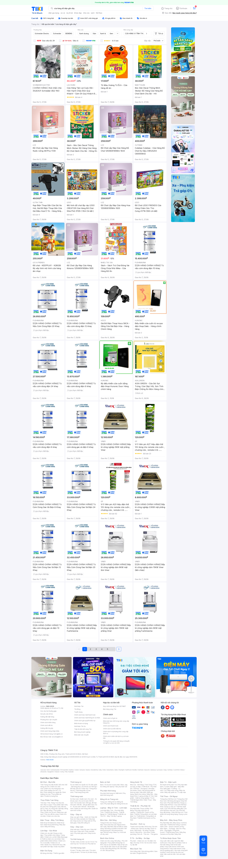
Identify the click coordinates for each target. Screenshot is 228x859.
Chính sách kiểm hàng (47, 722)
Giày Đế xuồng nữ (84, 823)
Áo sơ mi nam (83, 801)
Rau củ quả (48, 805)
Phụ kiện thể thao (173, 803)
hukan (57, 772)
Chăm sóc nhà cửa (53, 816)
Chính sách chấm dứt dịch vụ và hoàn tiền (116, 737)
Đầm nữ (78, 785)
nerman (140, 770)
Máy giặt (167, 788)
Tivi (165, 790)
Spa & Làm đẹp (145, 828)
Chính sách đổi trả (46, 725)
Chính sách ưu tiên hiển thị (112, 729)
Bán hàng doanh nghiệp (82, 732)
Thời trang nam (76, 796)
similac (170, 770)
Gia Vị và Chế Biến (110, 845)
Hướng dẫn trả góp (46, 728)
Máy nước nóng (173, 790)
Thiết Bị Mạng (112, 814)
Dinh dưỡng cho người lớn (53, 792)
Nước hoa (48, 845)
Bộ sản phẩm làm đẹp (52, 845)
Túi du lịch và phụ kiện (112, 785)
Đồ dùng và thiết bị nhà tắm (114, 828)
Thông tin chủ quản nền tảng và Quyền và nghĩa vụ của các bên (116, 742)
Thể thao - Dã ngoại (140, 788)
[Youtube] (167, 707)
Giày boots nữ (78, 821)
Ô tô (141, 843)
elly (100, 770)
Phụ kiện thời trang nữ (107, 793)
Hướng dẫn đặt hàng (47, 717)
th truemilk (64, 770)
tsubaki (71, 772)
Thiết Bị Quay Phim (172, 832)
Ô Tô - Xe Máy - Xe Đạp (140, 838)
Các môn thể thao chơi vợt (173, 809)
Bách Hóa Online (107, 838)
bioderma (94, 770)
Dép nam (81, 831)
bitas (182, 770)
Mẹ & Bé (143, 792)
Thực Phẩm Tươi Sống (49, 800)
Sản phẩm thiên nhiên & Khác (52, 840)
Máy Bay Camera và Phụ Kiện (173, 833)
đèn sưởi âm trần (170, 854)
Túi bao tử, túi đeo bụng (88, 852)
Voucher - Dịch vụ (137, 824)
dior (48, 770)
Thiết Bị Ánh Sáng (173, 825)
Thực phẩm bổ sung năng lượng (174, 813)
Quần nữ (85, 785)
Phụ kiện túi (92, 844)
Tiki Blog (77, 709)
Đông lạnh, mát (55, 806)
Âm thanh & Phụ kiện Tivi (168, 785)
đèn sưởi (170, 841)
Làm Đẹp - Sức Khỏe (48, 831)
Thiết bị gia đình (58, 853)
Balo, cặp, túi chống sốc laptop (114, 785)
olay (165, 770)
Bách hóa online (140, 794)
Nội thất (110, 826)
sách (93, 13)
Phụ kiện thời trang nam (113, 794)
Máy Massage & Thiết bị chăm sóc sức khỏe (53, 838)
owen (77, 770)
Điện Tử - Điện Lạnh (168, 782)
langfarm (51, 772)
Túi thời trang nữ (77, 839)
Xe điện (150, 841)
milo (104, 770)
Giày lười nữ (88, 821)
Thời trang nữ (75, 782)
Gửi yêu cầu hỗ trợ (46, 714)
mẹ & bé (69, 13)
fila (66, 772)
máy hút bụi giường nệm (172, 849)
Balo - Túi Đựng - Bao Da (172, 828)
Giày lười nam (74, 829)
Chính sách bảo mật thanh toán (84, 715)
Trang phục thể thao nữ (168, 799)
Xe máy (136, 843)
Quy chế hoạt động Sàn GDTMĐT (114, 706)
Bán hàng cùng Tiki (109, 709)
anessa (153, 770)
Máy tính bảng (50, 826)
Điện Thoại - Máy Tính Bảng (52, 820)
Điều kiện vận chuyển (81, 735)
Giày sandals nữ (82, 819)
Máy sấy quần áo (170, 792)
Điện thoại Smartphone (48, 823)
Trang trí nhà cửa (106, 823)
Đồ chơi (61, 785)
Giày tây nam (85, 829)
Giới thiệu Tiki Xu (80, 726)
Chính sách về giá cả (110, 718)
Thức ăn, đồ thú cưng (51, 814)
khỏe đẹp (78, 13)
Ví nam (72, 850)
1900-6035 (50, 706)
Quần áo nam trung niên (82, 808)
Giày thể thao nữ (177, 812)
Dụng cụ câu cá (170, 806)
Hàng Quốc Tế (136, 782)
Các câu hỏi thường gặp (48, 711)
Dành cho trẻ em (50, 812)
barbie (71, 770)
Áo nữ (72, 785)
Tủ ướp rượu (182, 792)
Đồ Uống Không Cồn (112, 848)
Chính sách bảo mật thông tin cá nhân (87, 718)
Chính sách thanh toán (110, 726)
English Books (142, 853)
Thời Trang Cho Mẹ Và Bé (49, 785)
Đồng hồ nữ (112, 802)
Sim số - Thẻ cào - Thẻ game (147, 834)
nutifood (128, 770)
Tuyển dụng (78, 712)
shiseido (43, 772)
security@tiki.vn (57, 737)
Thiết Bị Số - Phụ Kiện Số (140, 806)
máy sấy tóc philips (175, 843)
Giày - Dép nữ (76, 814)
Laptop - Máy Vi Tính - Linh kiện (113, 808)
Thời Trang (148, 785)
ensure (82, 770)
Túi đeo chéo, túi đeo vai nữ (79, 842)
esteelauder (55, 770)
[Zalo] (172, 707)
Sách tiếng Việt (135, 851)
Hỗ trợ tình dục (57, 845)
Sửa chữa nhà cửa (110, 825)
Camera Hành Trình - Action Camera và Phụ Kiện (173, 826)
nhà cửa (86, 13)
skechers (110, 770)
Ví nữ (92, 842)
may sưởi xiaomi (170, 846)
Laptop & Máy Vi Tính (146, 796)
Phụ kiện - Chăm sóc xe (138, 841)
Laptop (119, 816)
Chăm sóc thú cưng (107, 841)
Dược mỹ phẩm (59, 846)
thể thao (99, 13)
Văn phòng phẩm (147, 851)
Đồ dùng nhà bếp (46, 853)
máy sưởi (163, 841)
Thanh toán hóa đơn (137, 826)
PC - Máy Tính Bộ (110, 816)
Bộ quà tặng (110, 850)
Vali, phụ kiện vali (121, 786)
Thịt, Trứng (51, 803)
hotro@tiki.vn (58, 734)
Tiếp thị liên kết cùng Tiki (83, 729)
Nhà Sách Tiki (136, 849)
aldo (116, 770)
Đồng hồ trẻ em (122, 804)
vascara (43, 770)
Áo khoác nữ (86, 786)
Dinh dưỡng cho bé (50, 790)
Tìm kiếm (147, 8)
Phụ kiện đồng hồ (110, 804)
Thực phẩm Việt (58, 805)
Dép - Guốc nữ (85, 817)
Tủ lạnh (166, 786)
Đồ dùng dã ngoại (174, 801)
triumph (121, 770)
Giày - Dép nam (76, 827)
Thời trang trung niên (81, 792)
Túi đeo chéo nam (82, 850)
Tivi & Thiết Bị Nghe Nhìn (142, 799)
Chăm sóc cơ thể (50, 837)
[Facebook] (163, 707)
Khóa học (148, 826)
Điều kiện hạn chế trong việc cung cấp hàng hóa (116, 722)
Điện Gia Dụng (46, 851)
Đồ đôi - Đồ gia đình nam (85, 805)
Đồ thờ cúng (108, 832)
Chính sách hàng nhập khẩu (49, 731)
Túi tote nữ (83, 844)
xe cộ (63, 13)
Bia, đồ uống (48, 810)
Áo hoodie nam (79, 803)
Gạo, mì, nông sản (51, 808)
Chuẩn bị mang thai (51, 796)
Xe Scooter (148, 843)
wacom (147, 770)
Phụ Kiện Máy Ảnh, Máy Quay (170, 823)
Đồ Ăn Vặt (107, 846)
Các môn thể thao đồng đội (174, 808)
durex (88, 770)
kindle (135, 770)
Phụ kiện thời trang (108, 791)
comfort (176, 770)
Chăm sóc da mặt (46, 833)
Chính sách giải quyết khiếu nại (84, 720)
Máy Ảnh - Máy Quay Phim (171, 820)
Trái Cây (43, 803)
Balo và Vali (105, 782)
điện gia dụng (53, 13)
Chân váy (85, 788)
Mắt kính (119, 793)
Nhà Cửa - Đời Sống (108, 820)
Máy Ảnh (178, 834)
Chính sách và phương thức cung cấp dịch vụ (115, 732)
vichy (62, 772)
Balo (101, 785)
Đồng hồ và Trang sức (109, 799)
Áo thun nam (74, 799)
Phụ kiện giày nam (80, 833)
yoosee (159, 770)
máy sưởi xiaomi (175, 848)
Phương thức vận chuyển (48, 720)
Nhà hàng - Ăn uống (141, 830)
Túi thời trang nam (77, 848)
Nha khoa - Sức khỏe (143, 832)
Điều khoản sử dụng (81, 723)
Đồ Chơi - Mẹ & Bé (47, 782)
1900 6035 (50, 760)
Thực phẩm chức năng (51, 835)
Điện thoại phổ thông (51, 825)
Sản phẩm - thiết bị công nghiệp (143, 797)
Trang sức (103, 802)
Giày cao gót (74, 817)
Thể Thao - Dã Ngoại (169, 796)
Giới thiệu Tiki (78, 706)
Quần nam (83, 799)
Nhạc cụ (116, 832)
